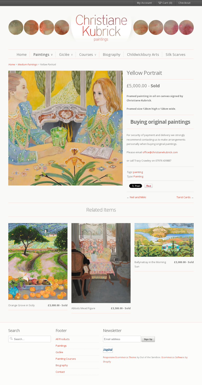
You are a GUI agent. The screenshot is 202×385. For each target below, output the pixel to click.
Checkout (185, 3)
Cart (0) (167, 3)
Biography (111, 54)
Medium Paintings (27, 64)
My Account (144, 3)
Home (22, 54)
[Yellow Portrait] (65, 184)
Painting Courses (66, 358)
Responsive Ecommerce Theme (119, 357)
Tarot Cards (184, 197)
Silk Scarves (175, 54)
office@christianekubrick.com (160, 152)
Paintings (42, 54)
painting (138, 172)
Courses (87, 54)
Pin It (149, 186)
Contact (60, 372)
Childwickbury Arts (143, 54)
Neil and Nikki (138, 197)
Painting (138, 176)
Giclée (66, 54)
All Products (63, 339)
